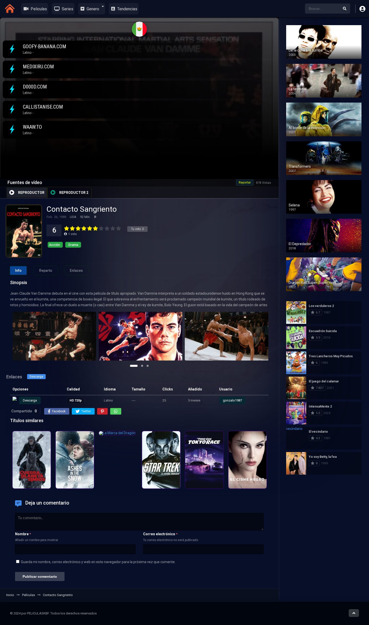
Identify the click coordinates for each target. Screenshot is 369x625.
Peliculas (38, 9)
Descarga (36, 376)
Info (18, 271)
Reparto (45, 271)
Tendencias (126, 9)
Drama (73, 245)
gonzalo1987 (232, 400)
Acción (54, 245)
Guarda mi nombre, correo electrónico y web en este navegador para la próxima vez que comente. (98, 562)
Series (67, 9)
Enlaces (76, 271)
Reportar (245, 182)
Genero (92, 9)
